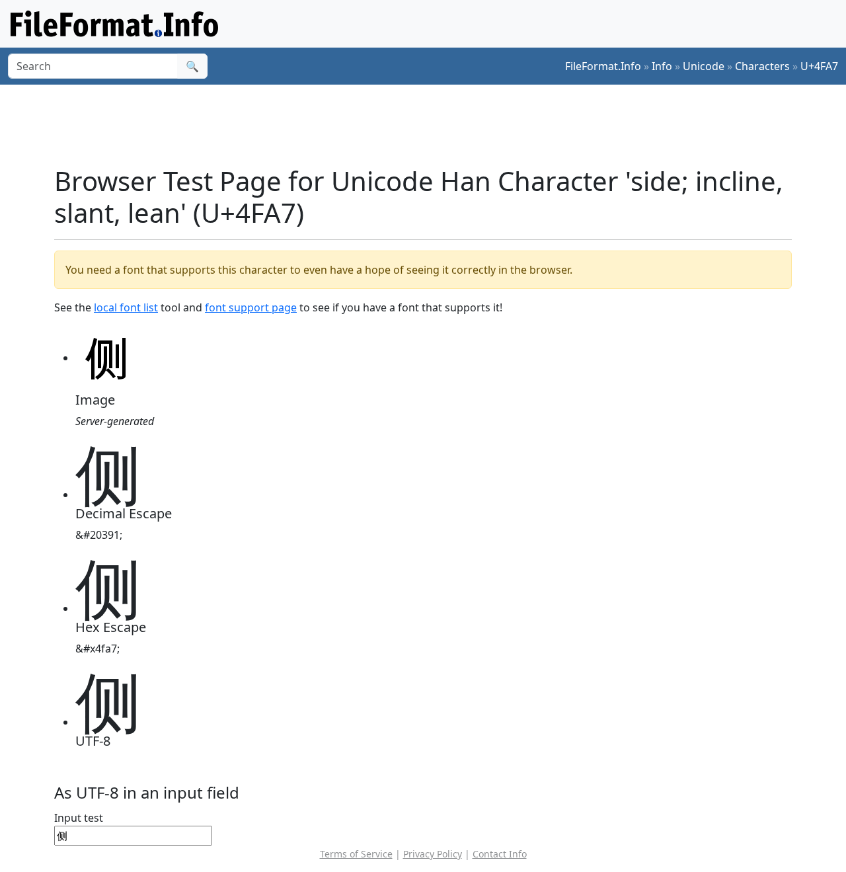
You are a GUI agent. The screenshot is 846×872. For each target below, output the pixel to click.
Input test (78, 818)
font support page (251, 307)
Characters (762, 66)
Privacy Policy (432, 854)
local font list (126, 307)
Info (662, 66)
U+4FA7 (819, 66)
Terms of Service (356, 854)
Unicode (703, 66)
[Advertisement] (431, 125)
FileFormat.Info (603, 66)
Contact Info (500, 854)
